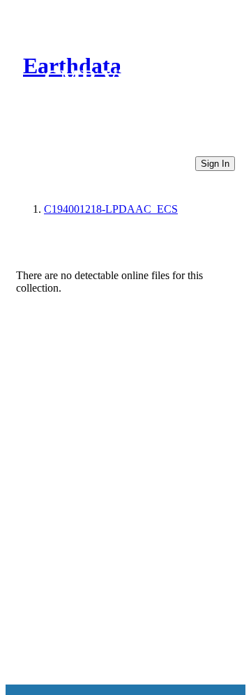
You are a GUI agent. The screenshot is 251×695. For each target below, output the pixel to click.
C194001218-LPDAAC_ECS (111, 209)
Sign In (215, 163)
